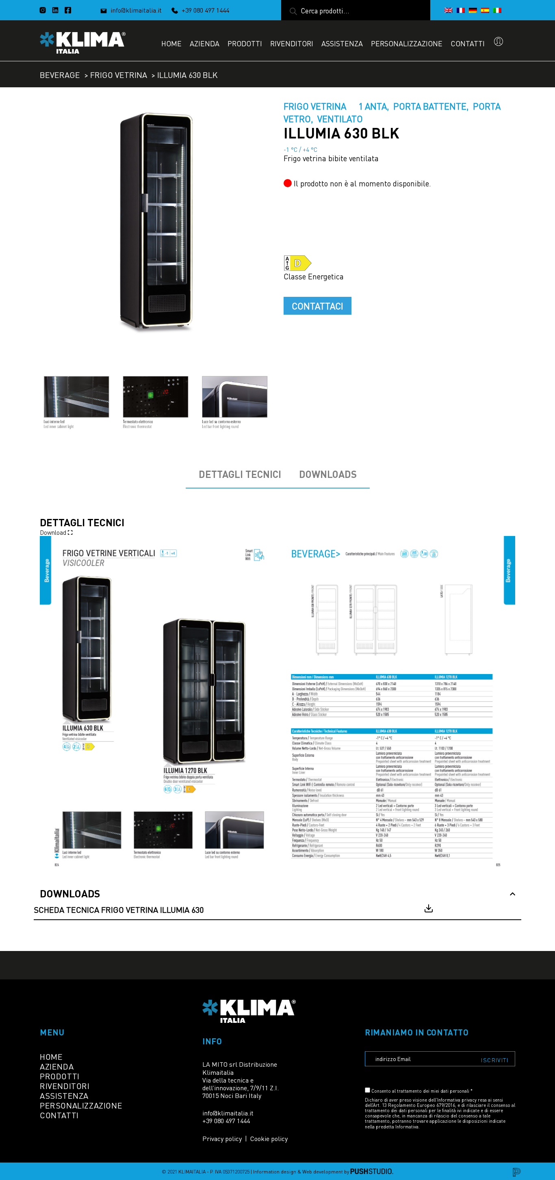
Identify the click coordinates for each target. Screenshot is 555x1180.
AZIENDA (204, 43)
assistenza (342, 43)
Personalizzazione (406, 43)
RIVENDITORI (291, 43)
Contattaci (317, 305)
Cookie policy (269, 1138)
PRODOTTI (245, 43)
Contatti (468, 43)
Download (54, 532)
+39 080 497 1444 (204, 9)
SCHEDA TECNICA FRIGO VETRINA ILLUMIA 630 (119, 909)
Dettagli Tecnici (240, 474)
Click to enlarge (258, 114)
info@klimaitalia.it (136, 9)
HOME (171, 43)
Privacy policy (222, 1138)
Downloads (328, 474)
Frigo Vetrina (118, 74)
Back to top (531, 1156)
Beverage (60, 74)
